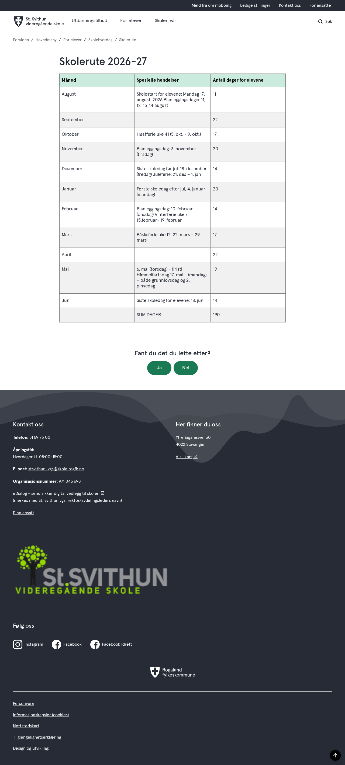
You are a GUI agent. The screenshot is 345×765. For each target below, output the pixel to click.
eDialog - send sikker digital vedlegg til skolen (56, 493)
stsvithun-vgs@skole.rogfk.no (56, 469)
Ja (159, 368)
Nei (185, 368)
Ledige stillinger (255, 5)
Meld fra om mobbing (212, 5)
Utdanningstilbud (89, 20)
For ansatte (320, 5)
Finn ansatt (23, 513)
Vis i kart (184, 457)
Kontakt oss (290, 5)
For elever (131, 20)
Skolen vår (165, 20)
